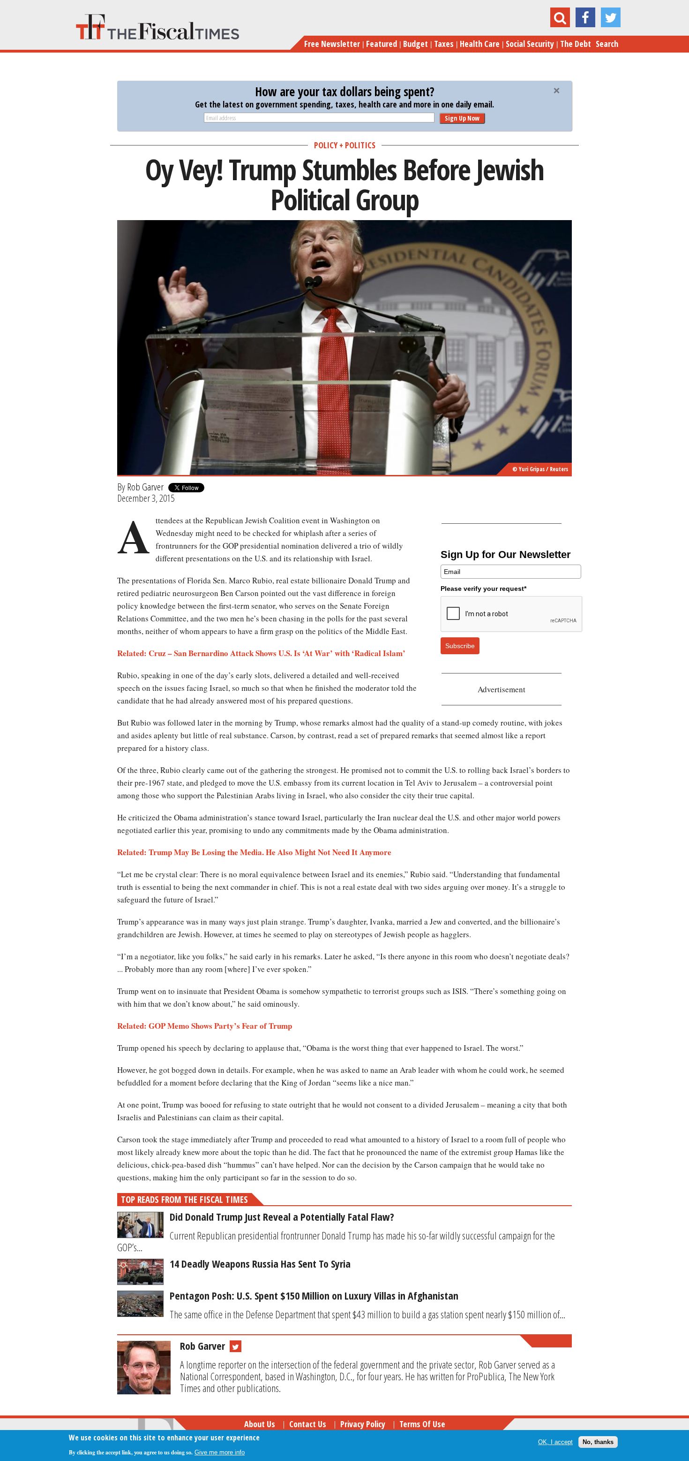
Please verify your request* (483, 588)
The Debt (575, 43)
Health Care (480, 43)
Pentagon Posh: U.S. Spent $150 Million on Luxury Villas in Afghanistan (314, 1295)
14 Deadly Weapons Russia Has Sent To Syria (260, 1263)
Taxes (444, 43)
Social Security (530, 43)
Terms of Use (422, 1424)
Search (607, 43)
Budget (415, 43)
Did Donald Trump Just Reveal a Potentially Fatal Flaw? (282, 1216)
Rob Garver (145, 486)
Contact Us (307, 1424)
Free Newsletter (332, 43)
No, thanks (598, 1442)
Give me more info (220, 1452)
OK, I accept (555, 1442)
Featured (381, 43)
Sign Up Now (462, 118)
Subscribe (460, 646)
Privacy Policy (362, 1424)
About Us (259, 1424)
